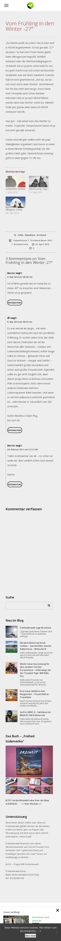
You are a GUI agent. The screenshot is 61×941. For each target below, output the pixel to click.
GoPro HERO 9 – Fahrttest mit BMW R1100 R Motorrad (35, 714)
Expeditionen (20, 240)
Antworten (14, 302)
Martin (11, 273)
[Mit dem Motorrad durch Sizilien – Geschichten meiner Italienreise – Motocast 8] (11, 647)
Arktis (21, 235)
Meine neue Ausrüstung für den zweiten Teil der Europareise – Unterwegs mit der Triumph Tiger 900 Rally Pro (35, 670)
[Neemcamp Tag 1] (39, 181)
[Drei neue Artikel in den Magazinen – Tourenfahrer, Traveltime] (11, 695)
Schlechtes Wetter (15, 188)
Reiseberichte (21, 244)
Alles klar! (30, 935)
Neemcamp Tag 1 (39, 188)
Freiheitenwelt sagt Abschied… (36, 627)
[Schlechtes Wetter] (15, 181)
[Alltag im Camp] (15, 202)
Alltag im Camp (14, 209)
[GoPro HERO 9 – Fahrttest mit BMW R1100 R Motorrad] (11, 716)
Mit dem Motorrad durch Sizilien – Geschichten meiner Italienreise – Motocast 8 (35, 645)
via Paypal (34, 829)
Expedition (30, 235)
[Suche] (48, 604)
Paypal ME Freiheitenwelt (26, 864)
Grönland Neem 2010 (41, 240)
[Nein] (56, 932)
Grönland (41, 235)
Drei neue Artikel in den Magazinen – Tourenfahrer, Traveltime (34, 694)
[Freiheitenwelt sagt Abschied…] (11, 632)
